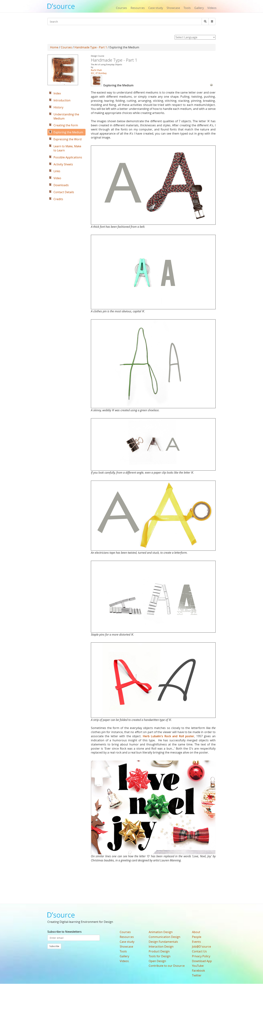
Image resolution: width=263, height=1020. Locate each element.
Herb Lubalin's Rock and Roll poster (168, 736)
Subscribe (54, 946)
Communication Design (164, 937)
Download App (202, 961)
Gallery (199, 8)
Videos (211, 8)
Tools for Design (160, 956)
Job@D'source (201, 946)
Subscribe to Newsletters (64, 932)
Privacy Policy (201, 956)
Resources (138, 8)
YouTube (198, 966)
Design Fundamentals (163, 942)
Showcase (173, 8)
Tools (187, 8)
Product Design (159, 951)
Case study (155, 8)
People (196, 937)
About (196, 932)
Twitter (196, 975)
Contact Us (199, 951)
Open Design (157, 961)
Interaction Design (161, 946)
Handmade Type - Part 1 (90, 47)
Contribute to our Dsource (167, 966)
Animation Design (161, 932)
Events (196, 942)
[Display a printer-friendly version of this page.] (211, 85)
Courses (121, 8)
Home (54, 47)
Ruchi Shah (96, 70)
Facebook (198, 971)
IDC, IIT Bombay (99, 73)
